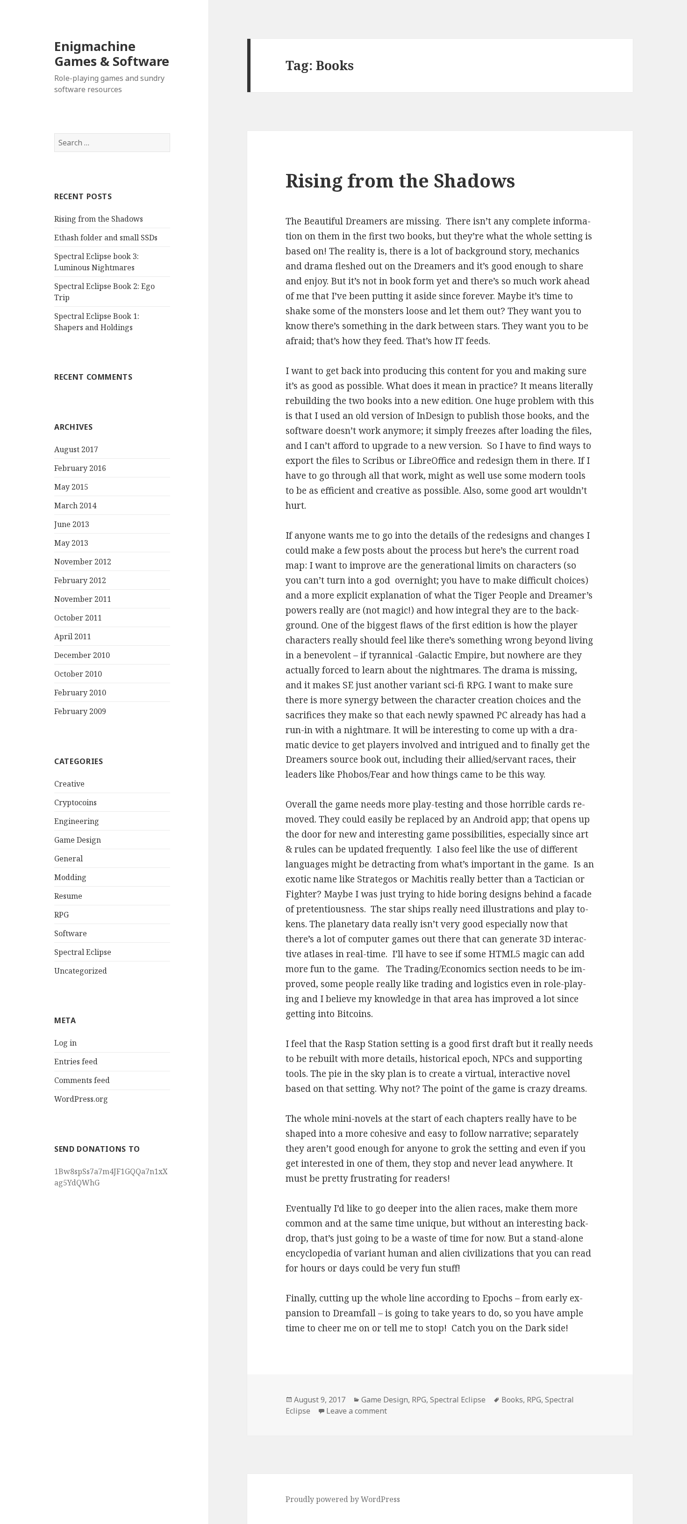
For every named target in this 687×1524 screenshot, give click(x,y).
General (68, 858)
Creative (69, 784)
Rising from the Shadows (98, 219)
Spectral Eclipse (82, 952)
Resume (68, 896)
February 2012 (80, 580)
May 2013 (71, 543)
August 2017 (76, 449)
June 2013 (71, 524)
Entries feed (76, 1061)
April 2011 (72, 636)
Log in (65, 1043)
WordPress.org (81, 1099)
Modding (70, 877)
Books (512, 1399)
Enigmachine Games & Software (111, 53)
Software (70, 933)
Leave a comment (356, 1411)
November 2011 (82, 599)
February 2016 (80, 468)
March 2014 (75, 505)
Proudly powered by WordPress (343, 1499)
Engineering (76, 821)
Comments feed (82, 1080)
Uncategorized (80, 971)
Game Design (77, 840)
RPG (61, 915)
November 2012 (82, 561)
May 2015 (71, 487)
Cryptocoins (75, 802)
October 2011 (78, 618)
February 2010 (80, 692)
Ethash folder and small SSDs (105, 237)
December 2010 (82, 655)
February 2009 (80, 711)
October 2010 (78, 674)
